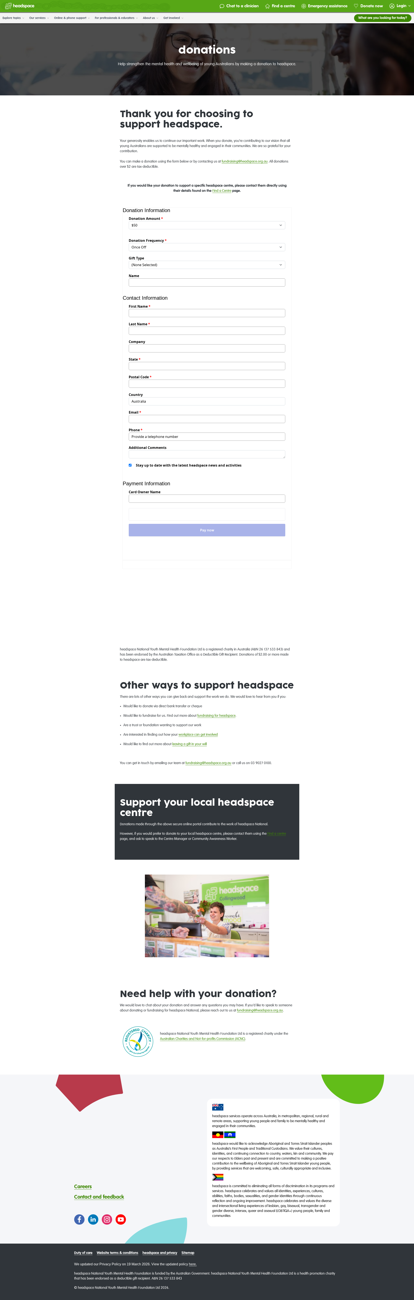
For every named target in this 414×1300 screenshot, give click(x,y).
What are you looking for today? (382, 18)
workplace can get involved (198, 735)
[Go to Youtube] (121, 1219)
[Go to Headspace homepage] (19, 6)
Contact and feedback (99, 1197)
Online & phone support (70, 18)
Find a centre (283, 6)
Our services (37, 18)
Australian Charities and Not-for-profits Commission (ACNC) (202, 1039)
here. (193, 1264)
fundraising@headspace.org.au (245, 161)
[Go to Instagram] (107, 1219)
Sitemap (188, 1253)
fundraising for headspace (216, 716)
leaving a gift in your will (189, 744)
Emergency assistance (327, 6)
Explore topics (12, 18)
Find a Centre (221, 191)
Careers (83, 1186)
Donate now (372, 6)
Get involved (172, 18)
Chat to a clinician (242, 6)
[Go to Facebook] (79, 1219)
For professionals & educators (115, 18)
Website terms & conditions (117, 1253)
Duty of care (83, 1253)
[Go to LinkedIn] (93, 1219)
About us (149, 18)
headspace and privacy (160, 1253)
